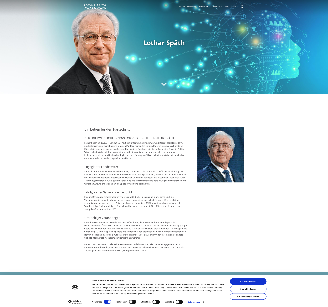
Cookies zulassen (248, 281)
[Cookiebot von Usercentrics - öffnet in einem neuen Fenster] (75, 302)
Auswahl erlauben (248, 289)
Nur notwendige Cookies (248, 296)
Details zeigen (194, 302)
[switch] (132, 302)
